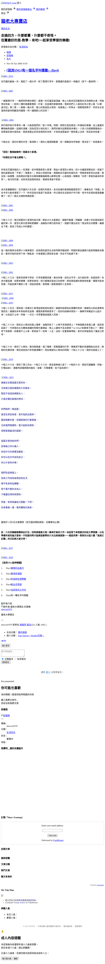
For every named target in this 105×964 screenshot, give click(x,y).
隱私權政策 (67, 926)
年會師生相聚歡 (18, 579)
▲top (3, 640)
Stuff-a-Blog (100, 885)
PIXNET (32, 926)
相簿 (9, 52)
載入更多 (5, 646)
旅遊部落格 (31, 900)
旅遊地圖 (20, 900)
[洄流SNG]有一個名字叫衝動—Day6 (33, 70)
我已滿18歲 (6, 959)
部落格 (10, 55)
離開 (16, 959)
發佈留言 (5, 662)
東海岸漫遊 (16, 573)
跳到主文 (5, 28)
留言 (29, 625)
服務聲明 (78, 926)
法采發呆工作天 (18, 590)
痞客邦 (23, 625)
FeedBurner (58, 840)
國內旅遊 (22, 632)
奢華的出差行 (17, 568)
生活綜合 (23, 47)
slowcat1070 (6, 609)
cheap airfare (19, 902)
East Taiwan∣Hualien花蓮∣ (31, 635)
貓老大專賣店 (14, 21)
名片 (9, 59)
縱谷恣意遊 (16, 584)
